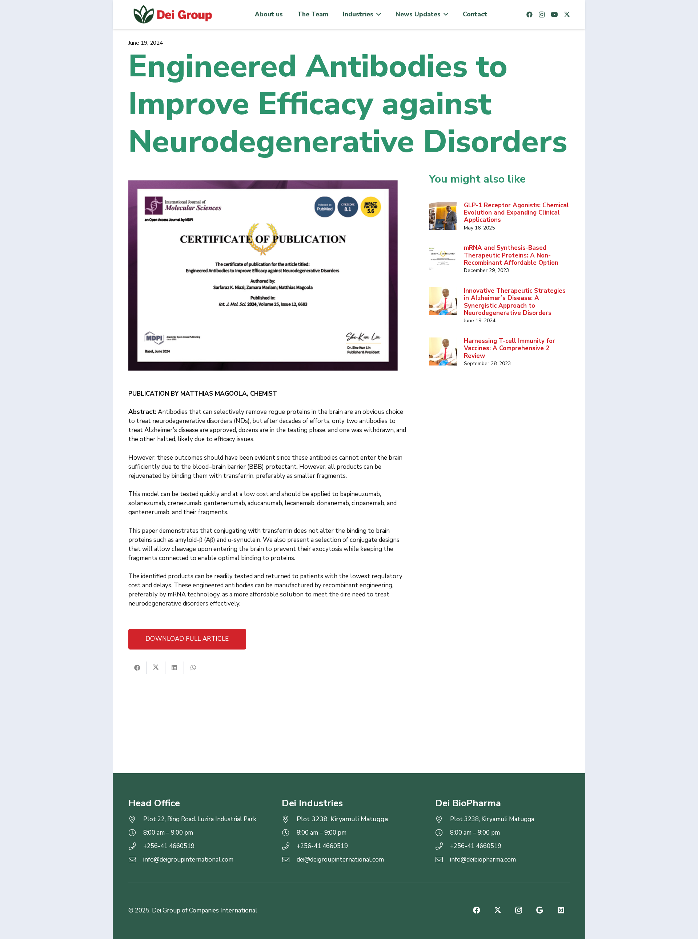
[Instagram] (542, 14)
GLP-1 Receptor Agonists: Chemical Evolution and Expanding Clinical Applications (516, 212)
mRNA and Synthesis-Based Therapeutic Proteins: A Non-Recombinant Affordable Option (511, 255)
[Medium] (561, 910)
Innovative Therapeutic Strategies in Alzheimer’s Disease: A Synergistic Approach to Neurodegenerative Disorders (515, 302)
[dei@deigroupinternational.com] (289, 859)
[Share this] (137, 668)
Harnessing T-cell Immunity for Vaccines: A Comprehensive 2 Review (509, 348)
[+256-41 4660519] (135, 846)
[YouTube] (554, 14)
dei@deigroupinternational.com (340, 859)
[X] (567, 14)
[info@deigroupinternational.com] (135, 859)
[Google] (540, 910)
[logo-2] (172, 14)
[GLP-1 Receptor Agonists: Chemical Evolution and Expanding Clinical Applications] (443, 216)
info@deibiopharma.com (483, 859)
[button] (377, 14)
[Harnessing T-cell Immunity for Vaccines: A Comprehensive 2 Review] (443, 351)
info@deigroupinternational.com (188, 859)
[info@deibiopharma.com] (442, 859)
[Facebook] (529, 14)
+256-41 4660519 (168, 846)
